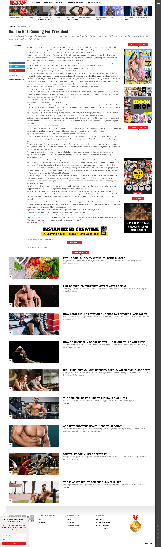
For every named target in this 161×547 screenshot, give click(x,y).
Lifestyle (12, 26)
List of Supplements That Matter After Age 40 (94, 286)
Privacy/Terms (148, 543)
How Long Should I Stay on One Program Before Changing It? (105, 314)
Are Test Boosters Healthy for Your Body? (92, 426)
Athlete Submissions (103, 522)
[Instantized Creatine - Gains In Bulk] (74, 235)
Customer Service (73, 526)
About (40, 519)
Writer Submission (102, 526)
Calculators (42, 522)
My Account (71, 522)
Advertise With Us (102, 529)
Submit (14, 543)
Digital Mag (59, 2)
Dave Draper (17, 45)
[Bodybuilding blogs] (136, 535)
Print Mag (48, 2)
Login (51, 239)
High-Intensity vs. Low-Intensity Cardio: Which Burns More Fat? (106, 370)
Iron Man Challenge (76, 2)
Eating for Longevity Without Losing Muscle (94, 258)
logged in (36, 247)
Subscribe (36, 2)
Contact (99, 519)
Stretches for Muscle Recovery (85, 454)
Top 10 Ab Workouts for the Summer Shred (92, 482)
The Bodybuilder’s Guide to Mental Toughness (95, 398)
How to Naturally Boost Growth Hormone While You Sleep (104, 342)
